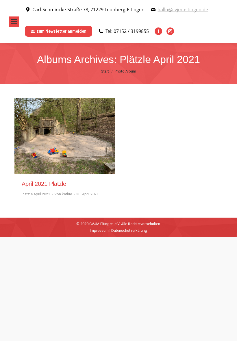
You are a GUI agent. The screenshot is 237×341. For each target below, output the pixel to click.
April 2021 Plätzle (44, 184)
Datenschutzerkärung (129, 230)
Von (63, 194)
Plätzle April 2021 (36, 194)
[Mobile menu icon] (14, 21)
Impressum (99, 230)
